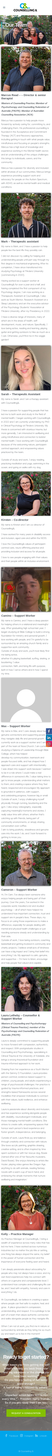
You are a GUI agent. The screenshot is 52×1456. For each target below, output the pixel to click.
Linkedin (43, 1435)
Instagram (28, 1435)
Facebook (13, 1435)
